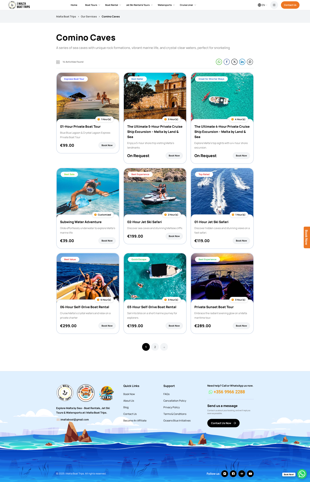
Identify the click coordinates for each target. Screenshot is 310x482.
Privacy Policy (171, 407)
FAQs (166, 394)
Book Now (129, 394)
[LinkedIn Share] (242, 62)
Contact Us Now (221, 423)
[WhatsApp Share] (219, 62)
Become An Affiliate (134, 420)
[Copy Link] (250, 62)
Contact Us (290, 4)
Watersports (165, 4)
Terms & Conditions (174, 414)
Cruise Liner (186, 4)
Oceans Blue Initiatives (177, 420)
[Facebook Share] (227, 62)
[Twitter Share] (234, 62)
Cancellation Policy (174, 400)
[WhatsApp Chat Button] (302, 474)
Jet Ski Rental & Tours (138, 4)
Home (74, 4)
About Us (128, 400)
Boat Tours (91, 4)
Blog (126, 407)
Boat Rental (111, 4)
